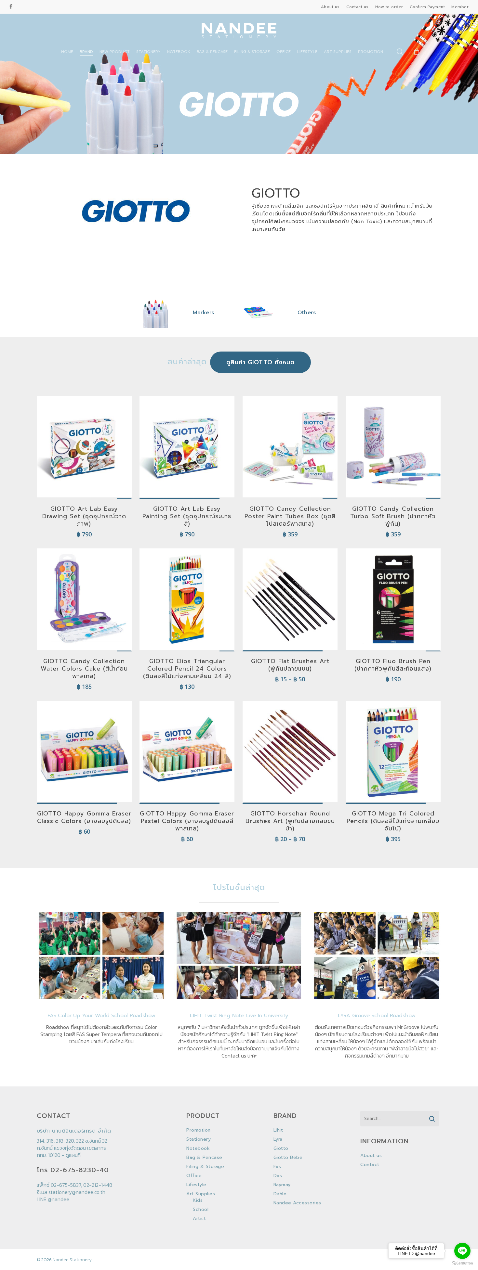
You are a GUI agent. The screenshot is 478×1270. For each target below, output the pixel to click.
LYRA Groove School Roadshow (377, 1016)
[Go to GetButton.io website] (462, 1263)
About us (371, 1155)
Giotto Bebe (288, 1157)
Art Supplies (200, 1194)
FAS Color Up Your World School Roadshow (101, 1016)
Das (277, 1176)
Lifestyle (196, 1185)
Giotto (280, 1148)
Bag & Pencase (204, 1157)
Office (194, 1176)
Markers (203, 312)
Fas (277, 1166)
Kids (198, 1200)
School (200, 1209)
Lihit (278, 1130)
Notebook (198, 1148)
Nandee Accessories (297, 1203)
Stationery (198, 1139)
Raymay (282, 1185)
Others (307, 312)
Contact (369, 1164)
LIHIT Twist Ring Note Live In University (239, 1016)
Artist (199, 1218)
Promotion (198, 1130)
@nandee (58, 1199)
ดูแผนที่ (73, 1155)
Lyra (278, 1139)
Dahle (280, 1194)
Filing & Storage (205, 1166)
